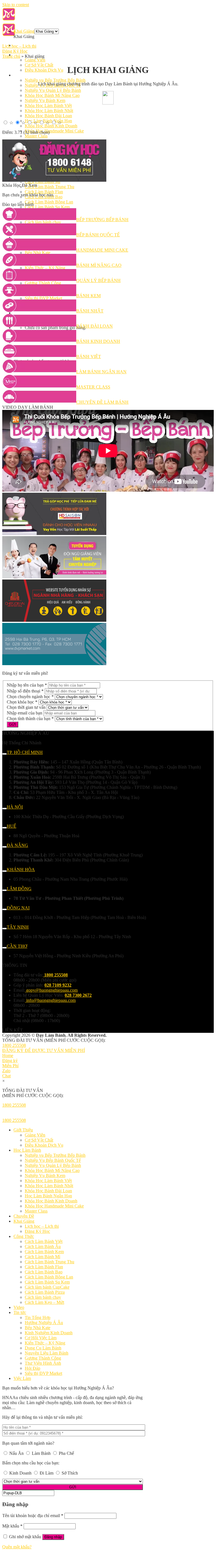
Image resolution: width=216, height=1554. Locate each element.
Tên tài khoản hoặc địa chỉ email (32, 1515)
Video (19, 1307)
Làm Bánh (41, 1453)
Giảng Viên (35, 59)
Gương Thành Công (43, 1358)
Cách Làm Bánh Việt (43, 1241)
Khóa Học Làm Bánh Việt (48, 105)
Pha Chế (66, 1453)
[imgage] (54, 180)
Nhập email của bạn (24, 713)
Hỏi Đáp (32, 1368)
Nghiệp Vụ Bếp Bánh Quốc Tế (53, 1160)
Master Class (36, 136)
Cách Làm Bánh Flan (44, 191)
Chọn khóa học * (22, 702)
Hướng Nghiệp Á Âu (44, 1322)
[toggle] (4, 754)
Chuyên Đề (24, 1216)
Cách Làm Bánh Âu (43, 1246)
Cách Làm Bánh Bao (43, 1271)
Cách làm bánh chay (43, 1297)
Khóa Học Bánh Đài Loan (48, 115)
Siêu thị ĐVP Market (43, 1373)
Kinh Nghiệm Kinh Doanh (49, 1332)
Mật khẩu (12, 1526)
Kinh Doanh (20, 1473)
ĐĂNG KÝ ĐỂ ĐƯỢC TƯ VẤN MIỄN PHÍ (43, 1050)
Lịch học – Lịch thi (19, 46)
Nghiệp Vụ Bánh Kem (45, 100)
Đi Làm (47, 1473)
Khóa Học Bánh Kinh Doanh (51, 125)
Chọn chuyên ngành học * (30, 696)
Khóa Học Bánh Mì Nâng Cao (52, 95)
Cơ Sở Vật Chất (39, 65)
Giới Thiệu (23, 1129)
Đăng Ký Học (15, 51)
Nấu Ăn (16, 1453)
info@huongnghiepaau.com (51, 1000)
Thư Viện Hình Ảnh (43, 1363)
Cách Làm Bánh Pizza (45, 1292)
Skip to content (15, 4)
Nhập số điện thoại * (25, 691)
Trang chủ (11, 56)
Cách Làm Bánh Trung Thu (49, 186)
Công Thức (24, 1236)
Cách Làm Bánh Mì (42, 1256)
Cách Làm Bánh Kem (44, 1251)
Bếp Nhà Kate (37, 1327)
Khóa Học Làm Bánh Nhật (49, 110)
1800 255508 (14, 1045)
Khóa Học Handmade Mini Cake (54, 130)
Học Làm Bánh (27, 75)
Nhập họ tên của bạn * (27, 685)
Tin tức (20, 1312)
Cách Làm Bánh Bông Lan (49, 201)
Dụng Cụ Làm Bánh (43, 1348)
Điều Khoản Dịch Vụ (44, 70)
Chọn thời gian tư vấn (26, 707)
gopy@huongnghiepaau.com (52, 990)
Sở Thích (69, 1473)
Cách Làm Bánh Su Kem (47, 1282)
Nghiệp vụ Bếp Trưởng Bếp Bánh (55, 80)
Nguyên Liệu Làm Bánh (46, 1353)
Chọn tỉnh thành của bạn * (30, 718)
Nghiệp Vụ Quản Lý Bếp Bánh (53, 90)
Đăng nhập (53, 1537)
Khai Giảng (24, 31)
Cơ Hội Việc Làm (41, 1337)
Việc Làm (22, 1378)
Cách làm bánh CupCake (47, 1287)
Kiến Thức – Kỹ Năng (45, 1342)
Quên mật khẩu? (17, 1546)
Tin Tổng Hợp (37, 1317)
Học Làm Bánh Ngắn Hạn (48, 1195)
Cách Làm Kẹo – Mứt (44, 1302)
